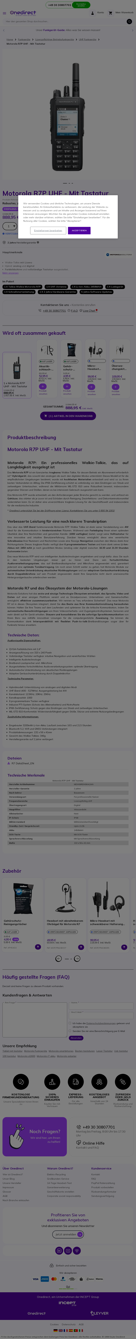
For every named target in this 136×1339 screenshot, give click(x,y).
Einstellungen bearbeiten (48, 230)
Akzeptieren (79, 230)
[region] (68, 216)
